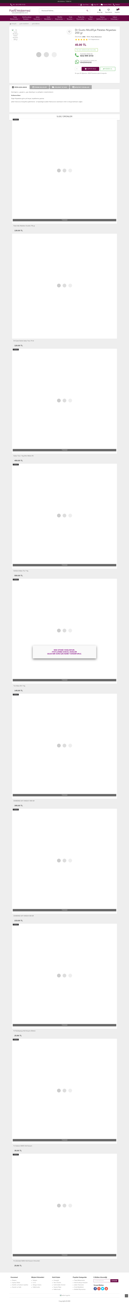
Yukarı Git (126, 1295)
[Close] (96, 645)
